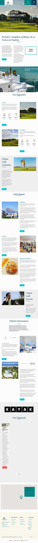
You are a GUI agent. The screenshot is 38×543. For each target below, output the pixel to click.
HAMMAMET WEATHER (31, 50)
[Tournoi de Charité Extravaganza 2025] (5, 424)
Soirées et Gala (22, 524)
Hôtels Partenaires (19, 320)
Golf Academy (14, 522)
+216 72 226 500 (28, 494)
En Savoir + (4, 59)
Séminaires (22, 519)
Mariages (21, 522)
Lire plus (4, 467)
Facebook (30, 519)
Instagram (30, 522)
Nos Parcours (13, 519)
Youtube (30, 527)
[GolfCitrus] (9, 3)
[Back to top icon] (35, 537)
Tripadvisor (30, 525)
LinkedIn (30, 524)
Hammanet (13, 524)
